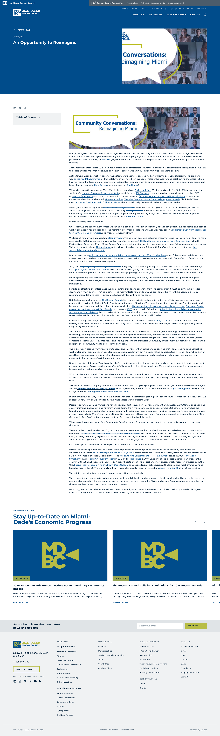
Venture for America (82, 196)
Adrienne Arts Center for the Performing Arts (143, 456)
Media (142, 684)
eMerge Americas (114, 199)
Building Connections (150, 672)
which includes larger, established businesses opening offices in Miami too (127, 255)
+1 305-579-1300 (21, 662)
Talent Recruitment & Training (153, 664)
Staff (183, 655)
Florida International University (90, 465)
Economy (102, 646)
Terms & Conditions (109, 729)
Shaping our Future (190, 672)
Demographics (105, 651)
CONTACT (144, 9)
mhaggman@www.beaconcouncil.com (108, 391)
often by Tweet (115, 238)
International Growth (149, 651)
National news (103, 247)
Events (143, 688)
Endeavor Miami (143, 190)
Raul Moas (132, 185)
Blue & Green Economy (67, 677)
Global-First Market (66, 698)
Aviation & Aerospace (67, 652)
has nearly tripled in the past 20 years (112, 453)
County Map (103, 664)
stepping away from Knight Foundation (100, 266)
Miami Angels (173, 199)
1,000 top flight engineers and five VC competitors (164, 241)
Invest (183, 651)
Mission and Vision (189, 646)
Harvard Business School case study (100, 193)
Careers (184, 659)
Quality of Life (63, 711)
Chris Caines (100, 185)
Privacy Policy (127, 729)
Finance (60, 656)
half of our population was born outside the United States (110, 433)
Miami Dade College (117, 465)
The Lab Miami (112, 202)
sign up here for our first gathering (96, 388)
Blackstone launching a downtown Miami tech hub (158, 306)
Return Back (24, 30)
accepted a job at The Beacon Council (89, 269)
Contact (184, 677)
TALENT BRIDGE (157, 9)
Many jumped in (134, 210)
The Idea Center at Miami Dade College (144, 199)
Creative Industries (65, 660)
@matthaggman (181, 388)
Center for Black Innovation (89, 202)
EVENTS (125, 9)
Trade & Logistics (64, 673)
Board (183, 664)
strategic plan (161, 320)
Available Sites (105, 668)
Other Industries (64, 682)
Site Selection (146, 655)
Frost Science (134, 459)
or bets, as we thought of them (119, 207)
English (200, 9)
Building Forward (65, 715)
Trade (100, 659)
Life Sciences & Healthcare (69, 664)
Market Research (147, 646)
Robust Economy (65, 693)
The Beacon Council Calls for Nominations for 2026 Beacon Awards (157, 585)
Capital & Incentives (149, 668)
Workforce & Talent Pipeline (111, 655)
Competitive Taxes (65, 702)
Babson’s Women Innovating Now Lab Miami (162, 196)
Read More (19, 603)
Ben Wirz (106, 159)
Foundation (186, 668)
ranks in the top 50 (169, 468)
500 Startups (142, 193)
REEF (129, 309)
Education (61, 706)
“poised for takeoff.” (135, 216)
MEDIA (134, 9)
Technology (62, 669)
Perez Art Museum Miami (101, 459)
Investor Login (24, 669)
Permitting (145, 659)
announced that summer (87, 179)
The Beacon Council (112, 300)
